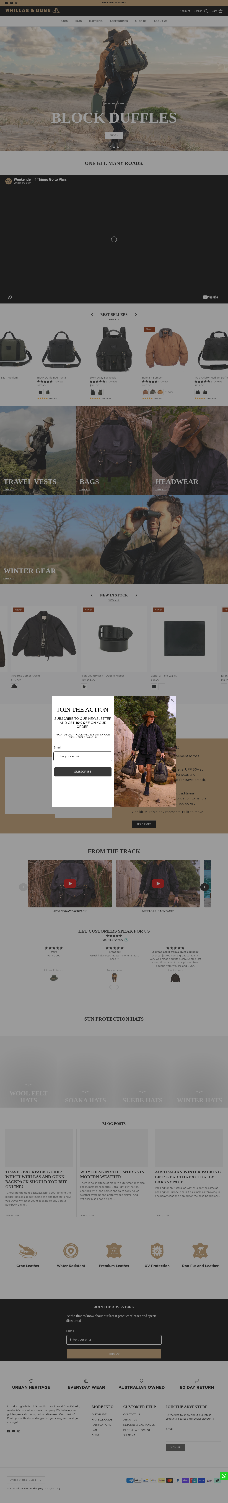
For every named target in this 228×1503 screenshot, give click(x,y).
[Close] (172, 700)
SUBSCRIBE (82, 771)
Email (57, 747)
